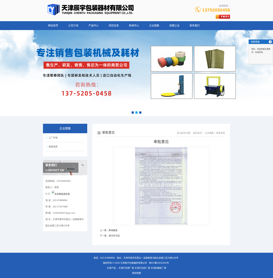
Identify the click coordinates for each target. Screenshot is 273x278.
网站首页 (53, 25)
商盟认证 (174, 25)
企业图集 (154, 25)
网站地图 (136, 273)
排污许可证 (114, 235)
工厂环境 (53, 137)
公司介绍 (73, 25)
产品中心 (93, 25)
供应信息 (114, 25)
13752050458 (216, 10)
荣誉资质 (53, 146)
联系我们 (195, 25)
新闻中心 (134, 25)
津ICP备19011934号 (159, 263)
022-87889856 (107, 258)
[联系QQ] (61, 193)
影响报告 (113, 230)
